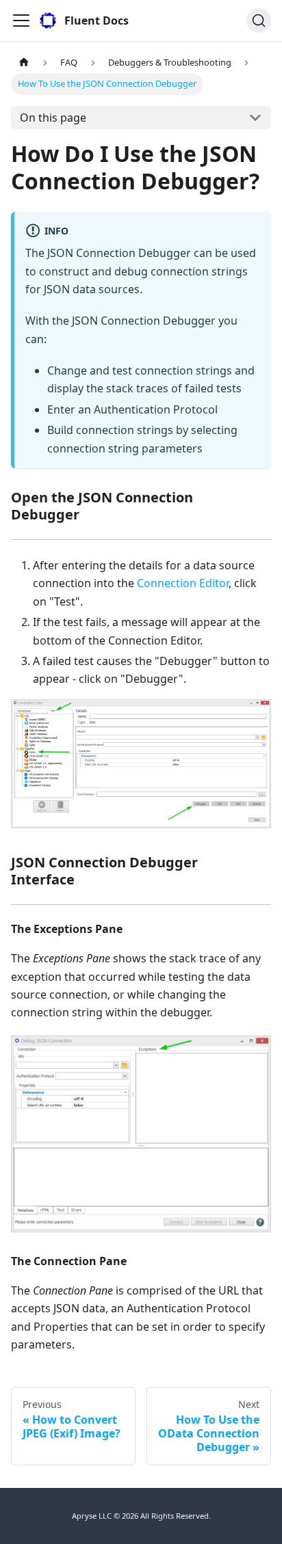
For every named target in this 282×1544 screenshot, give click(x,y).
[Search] (258, 20)
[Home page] (24, 62)
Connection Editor (183, 583)
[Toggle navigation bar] (21, 20)
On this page (53, 117)
